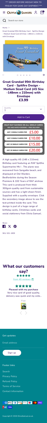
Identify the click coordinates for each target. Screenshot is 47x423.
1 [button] (17, 75)
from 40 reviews (22, 279)
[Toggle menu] (3, 12)
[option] (23, 56)
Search (6, 371)
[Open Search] (4, 20)
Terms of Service (11, 386)
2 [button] (20, 75)
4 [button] (26, 75)
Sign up (12, 352)
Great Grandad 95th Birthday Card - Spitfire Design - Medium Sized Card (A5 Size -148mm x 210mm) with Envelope (23, 34)
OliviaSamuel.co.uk (25, 416)
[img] (23, 276)
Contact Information (13, 391)
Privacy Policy (10, 376)
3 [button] (23, 75)
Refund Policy (10, 381)
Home (5, 28)
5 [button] (29, 75)
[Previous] (3, 75)
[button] (21, 313)
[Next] (43, 75)
